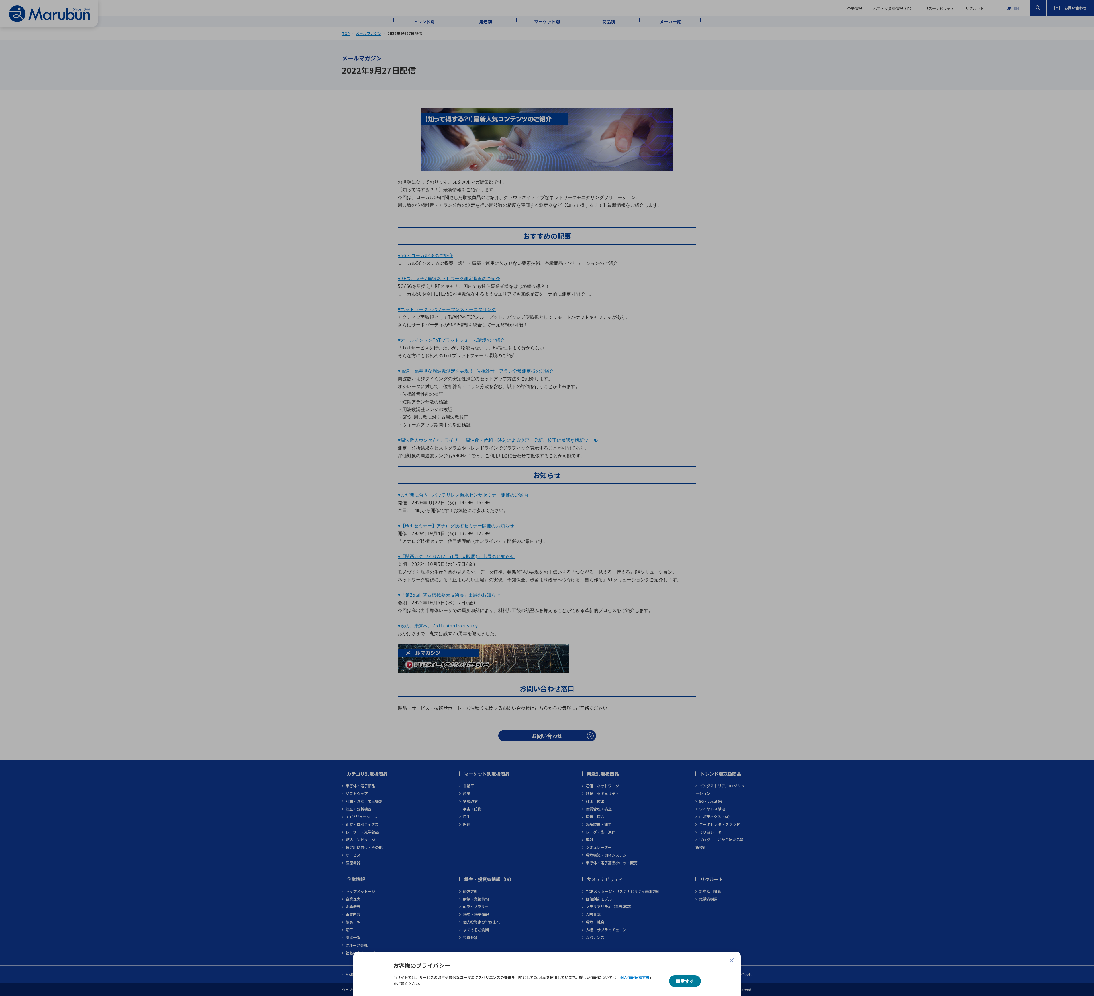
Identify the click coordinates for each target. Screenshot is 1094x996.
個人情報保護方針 (635, 977)
